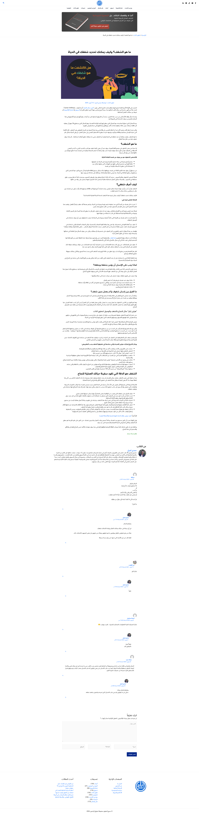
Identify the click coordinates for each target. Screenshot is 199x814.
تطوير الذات (110, 102)
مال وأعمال (94, 801)
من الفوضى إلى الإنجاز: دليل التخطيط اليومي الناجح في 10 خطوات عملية (65, 786)
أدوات (96, 783)
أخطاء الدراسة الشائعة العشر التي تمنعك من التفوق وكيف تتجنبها (64, 791)
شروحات (95, 799)
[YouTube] (192, 3)
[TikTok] (189, 3)
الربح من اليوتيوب (93, 785)
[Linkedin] (183, 3)
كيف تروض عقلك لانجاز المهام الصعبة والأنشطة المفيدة (115, 415)
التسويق (77, 110)
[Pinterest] (186, 3)
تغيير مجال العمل (88, 107)
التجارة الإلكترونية (69, 110)
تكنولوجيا (95, 794)
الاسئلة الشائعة (118, 788)
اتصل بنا (119, 783)
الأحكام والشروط (117, 792)
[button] (3, 3)
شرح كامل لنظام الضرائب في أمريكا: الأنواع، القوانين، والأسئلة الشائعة (63, 796)
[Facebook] (195, 3)
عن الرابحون (118, 785)
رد (62, 508)
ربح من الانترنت (93, 797)
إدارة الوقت (113, 237)
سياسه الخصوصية (117, 790)
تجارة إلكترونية (94, 788)
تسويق (96, 790)
